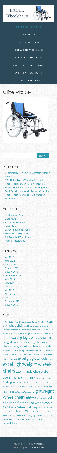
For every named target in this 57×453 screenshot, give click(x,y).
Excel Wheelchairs (28, 42)
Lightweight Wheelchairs (28, 49)
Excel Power (28, 34)
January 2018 (11, 271)
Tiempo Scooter (9, 412)
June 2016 (10, 279)
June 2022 (10, 260)
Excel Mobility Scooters (16, 215)
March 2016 (11, 286)
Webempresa (39, 447)
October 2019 (11, 268)
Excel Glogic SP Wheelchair (32, 354)
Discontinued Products (28, 27)
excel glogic (16, 354)
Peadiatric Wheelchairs (16, 233)
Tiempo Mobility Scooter (42, 408)
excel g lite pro (20, 342)
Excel (26, 326)
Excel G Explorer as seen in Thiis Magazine (26, 187)
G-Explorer (31, 383)
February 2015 (12, 301)
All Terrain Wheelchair (38, 322)
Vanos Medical (13, 419)
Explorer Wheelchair (44, 378)
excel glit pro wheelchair (28, 350)
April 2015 (10, 293)
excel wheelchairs (19, 377)
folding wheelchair (15, 382)
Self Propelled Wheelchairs (28, 65)
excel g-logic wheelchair (29, 337)
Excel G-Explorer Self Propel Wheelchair (35, 333)
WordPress (39, 443)
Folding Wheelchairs (15, 222)
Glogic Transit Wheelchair (22, 392)
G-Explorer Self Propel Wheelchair (33, 387)
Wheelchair (10, 423)
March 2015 (11, 297)
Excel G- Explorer (34, 326)
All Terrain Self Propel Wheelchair (16, 322)
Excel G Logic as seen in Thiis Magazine (25, 183)
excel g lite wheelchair (24, 346)
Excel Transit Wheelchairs (32, 371)
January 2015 (11, 304)
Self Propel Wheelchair (17, 407)
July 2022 (9, 257)
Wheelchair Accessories (28, 72)
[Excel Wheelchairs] (28, 17)
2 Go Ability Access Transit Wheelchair (24, 180)
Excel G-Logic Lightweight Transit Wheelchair (27, 191)
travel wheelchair (18, 415)
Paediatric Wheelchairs (28, 57)
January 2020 (11, 264)
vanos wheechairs (30, 419)
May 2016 (9, 282)
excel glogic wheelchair (36, 358)
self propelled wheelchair (32, 402)
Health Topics (12, 226)
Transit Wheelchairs (28, 80)
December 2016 (13, 275)
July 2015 (9, 290)
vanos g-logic (31, 415)
